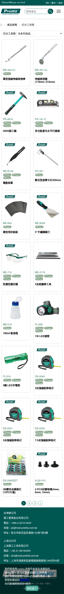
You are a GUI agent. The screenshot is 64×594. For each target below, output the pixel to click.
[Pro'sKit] (10, 17)
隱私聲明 (25, 580)
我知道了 (32, 588)
